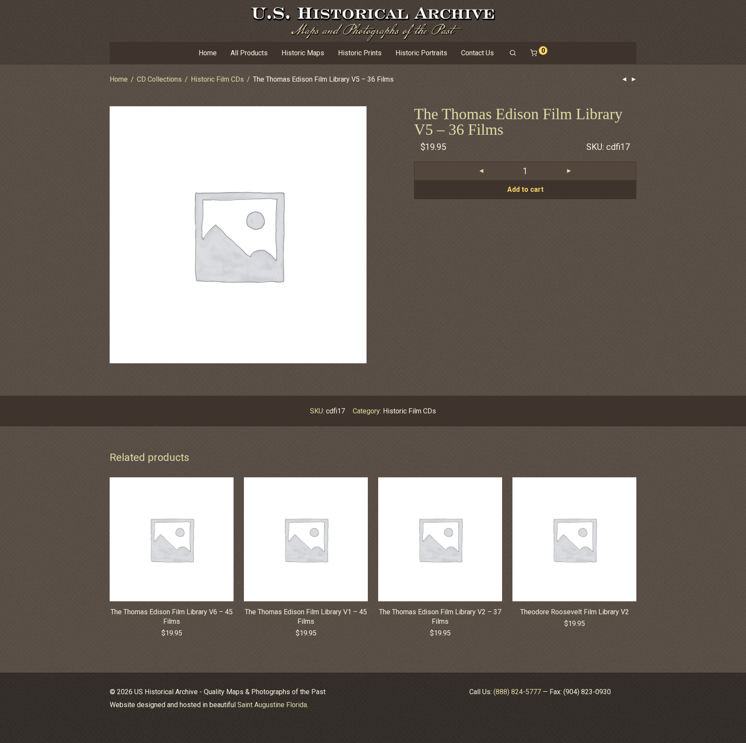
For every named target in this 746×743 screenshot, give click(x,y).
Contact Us (477, 53)
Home (208, 53)
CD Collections (159, 79)
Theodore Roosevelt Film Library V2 (574, 612)
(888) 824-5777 (517, 692)
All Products (249, 53)
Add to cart (525, 189)
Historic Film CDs (217, 79)
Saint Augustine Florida (272, 705)
